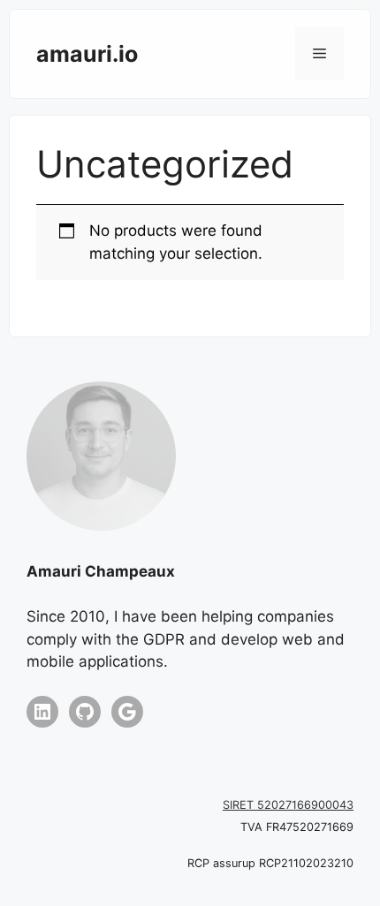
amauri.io (87, 54)
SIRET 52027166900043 (288, 805)
